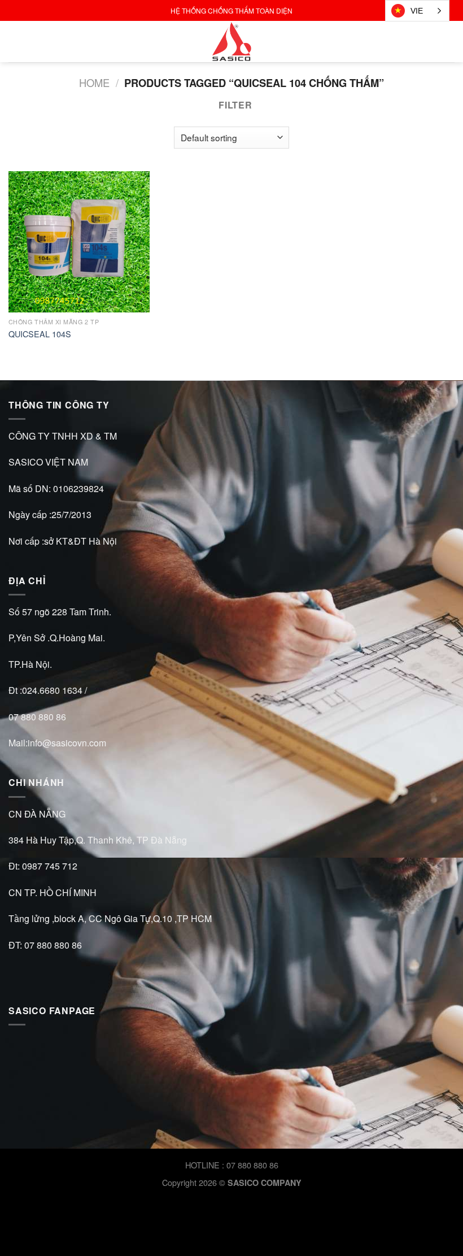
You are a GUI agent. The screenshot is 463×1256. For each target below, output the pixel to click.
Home (94, 82)
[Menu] (15, 41)
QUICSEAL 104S (39, 334)
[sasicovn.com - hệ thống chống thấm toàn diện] (231, 41)
